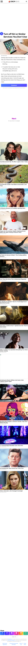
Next (14, 118)
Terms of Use (21, 644)
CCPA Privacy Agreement (4, 644)
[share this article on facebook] (2, 633)
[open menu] (1, 1)
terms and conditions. (11, 640)
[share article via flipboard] (16, 633)
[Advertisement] (14, 18)
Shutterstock (4, 55)
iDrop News (10, 639)
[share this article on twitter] (7, 633)
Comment (14, 85)
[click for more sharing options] (25, 633)
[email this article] (11, 633)
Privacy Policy (25, 644)
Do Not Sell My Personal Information (14, 644)
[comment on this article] (21, 633)
